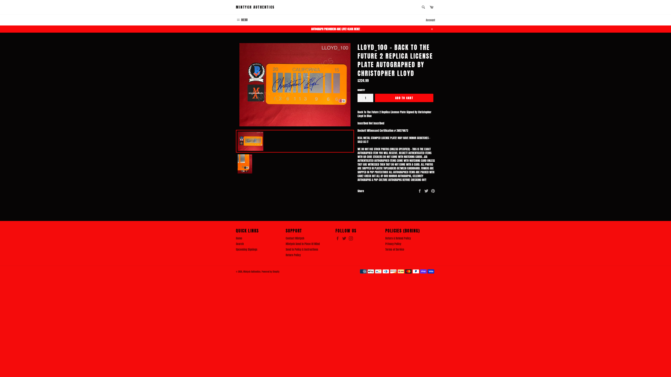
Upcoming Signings (246, 249)
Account (430, 20)
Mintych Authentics (255, 7)
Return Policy (293, 255)
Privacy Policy (393, 244)
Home (239, 238)
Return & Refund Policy (398, 238)
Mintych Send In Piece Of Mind (303, 244)
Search (240, 244)
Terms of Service (394, 249)
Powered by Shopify (270, 271)
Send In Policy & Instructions (302, 249)
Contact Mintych (295, 238)
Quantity (361, 90)
